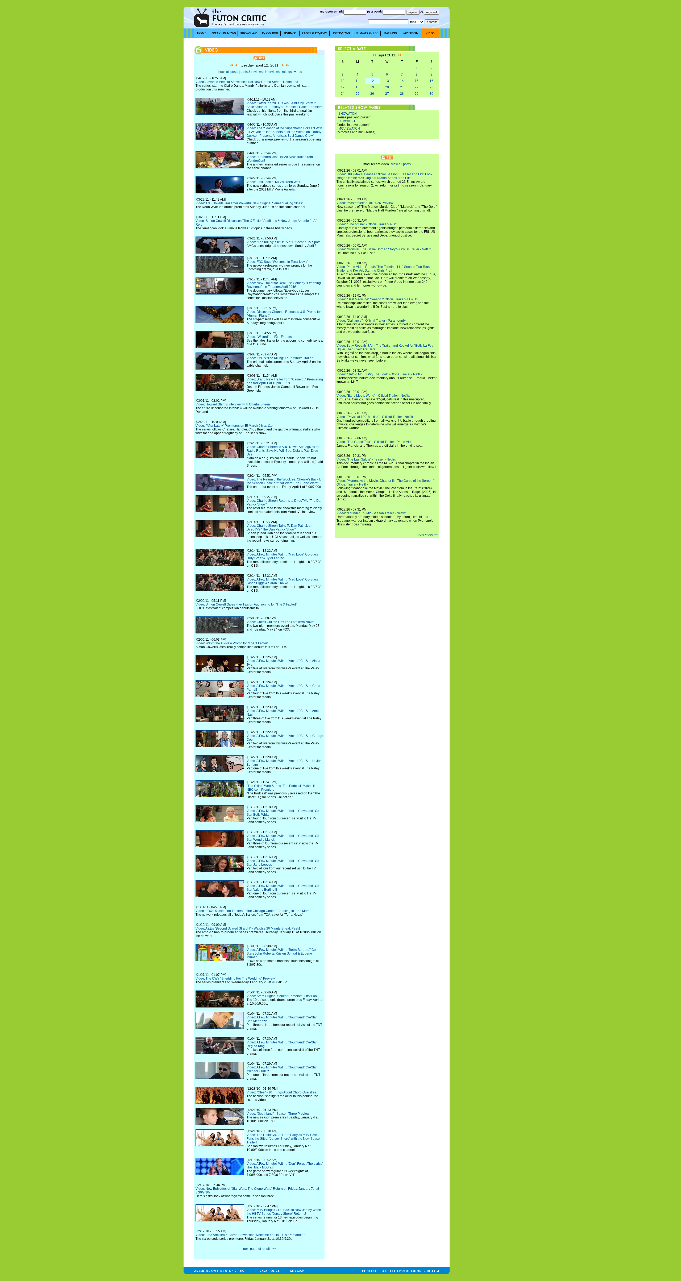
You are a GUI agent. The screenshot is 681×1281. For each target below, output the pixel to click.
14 (402, 81)
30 (431, 94)
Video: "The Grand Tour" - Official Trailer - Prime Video (375, 442)
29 (416, 94)
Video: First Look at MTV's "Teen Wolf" (274, 182)
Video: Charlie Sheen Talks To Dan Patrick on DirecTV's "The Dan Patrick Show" (279, 527)
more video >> (427, 534)
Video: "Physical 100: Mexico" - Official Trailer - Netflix (375, 417)
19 (372, 87)
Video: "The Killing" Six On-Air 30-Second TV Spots (283, 242)
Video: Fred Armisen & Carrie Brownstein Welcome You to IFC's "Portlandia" (250, 1235)
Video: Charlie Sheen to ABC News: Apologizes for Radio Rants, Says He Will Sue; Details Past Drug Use (283, 450)
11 (357, 81)
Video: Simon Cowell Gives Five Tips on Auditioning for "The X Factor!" (246, 604)
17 (342, 87)
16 (431, 81)
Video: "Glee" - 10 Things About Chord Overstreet (282, 1092)
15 (416, 81)
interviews (272, 72)
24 (342, 94)
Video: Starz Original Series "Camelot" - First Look (282, 996)
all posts (232, 72)
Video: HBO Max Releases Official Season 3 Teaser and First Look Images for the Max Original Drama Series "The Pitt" (384, 176)
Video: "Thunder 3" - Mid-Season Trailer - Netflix (371, 513)
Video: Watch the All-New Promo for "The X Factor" (232, 643)
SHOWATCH (347, 113)
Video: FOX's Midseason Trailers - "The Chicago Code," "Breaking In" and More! (253, 911)
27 (387, 94)
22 (416, 87)
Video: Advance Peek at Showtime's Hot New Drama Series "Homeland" (247, 82)
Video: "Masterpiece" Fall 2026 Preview (365, 203)
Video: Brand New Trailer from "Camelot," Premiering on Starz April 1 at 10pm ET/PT (285, 381)
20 (387, 87)
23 (431, 87)
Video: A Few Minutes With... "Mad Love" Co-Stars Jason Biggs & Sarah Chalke (282, 581)
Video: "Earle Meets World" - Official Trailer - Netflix (373, 395)
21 (402, 87)
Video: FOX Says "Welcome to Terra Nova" (277, 262)
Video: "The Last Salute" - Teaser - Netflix (366, 459)
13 (387, 81)
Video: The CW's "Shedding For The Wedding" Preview (235, 978)
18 (357, 87)
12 (372, 81)
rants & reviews (251, 72)
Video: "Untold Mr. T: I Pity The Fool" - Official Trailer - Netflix (379, 374)
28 (402, 94)
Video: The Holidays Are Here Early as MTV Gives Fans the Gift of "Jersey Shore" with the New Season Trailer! (284, 1138)
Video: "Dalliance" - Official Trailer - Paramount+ (371, 320)
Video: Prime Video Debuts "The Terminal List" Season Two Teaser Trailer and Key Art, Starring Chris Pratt (385, 268)
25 (357, 94)
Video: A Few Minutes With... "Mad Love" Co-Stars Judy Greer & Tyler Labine (282, 556)
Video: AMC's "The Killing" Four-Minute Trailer (280, 358)
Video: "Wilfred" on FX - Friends (269, 337)
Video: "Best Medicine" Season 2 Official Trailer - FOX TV (377, 299)
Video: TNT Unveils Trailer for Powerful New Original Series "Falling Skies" (249, 203)
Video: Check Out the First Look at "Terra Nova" (280, 622)
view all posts (401, 164)
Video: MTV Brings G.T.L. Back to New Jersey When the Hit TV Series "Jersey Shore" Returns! (284, 1212)
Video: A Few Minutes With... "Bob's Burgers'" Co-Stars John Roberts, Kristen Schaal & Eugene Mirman (282, 953)
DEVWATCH (347, 121)
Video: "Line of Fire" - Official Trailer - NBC (367, 224)
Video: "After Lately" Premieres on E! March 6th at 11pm (235, 426)
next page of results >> (259, 1249)
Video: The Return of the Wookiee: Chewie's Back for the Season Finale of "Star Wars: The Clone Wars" (285, 481)
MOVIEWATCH (349, 128)
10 (342, 81)
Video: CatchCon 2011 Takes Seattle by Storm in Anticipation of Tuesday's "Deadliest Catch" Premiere (285, 105)
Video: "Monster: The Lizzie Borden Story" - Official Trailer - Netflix (384, 249)
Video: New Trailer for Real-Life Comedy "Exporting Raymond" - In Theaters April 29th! (284, 285)
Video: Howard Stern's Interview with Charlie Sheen (233, 404)
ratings (287, 72)
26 (372, 94)
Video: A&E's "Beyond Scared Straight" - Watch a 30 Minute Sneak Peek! (248, 928)
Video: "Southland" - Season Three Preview (278, 1114)
